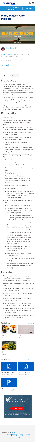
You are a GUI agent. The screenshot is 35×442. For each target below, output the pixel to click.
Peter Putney (5, 374)
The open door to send (9, 372)
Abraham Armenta (24, 374)
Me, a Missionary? (24, 372)
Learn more (28, 8)
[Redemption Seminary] (18, 406)
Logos (13, 432)
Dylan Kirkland (11, 48)
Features (8, 435)
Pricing (14, 435)
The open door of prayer (9, 389)
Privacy (20, 435)
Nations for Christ (6, 54)
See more (31, 323)
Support (19, 437)
